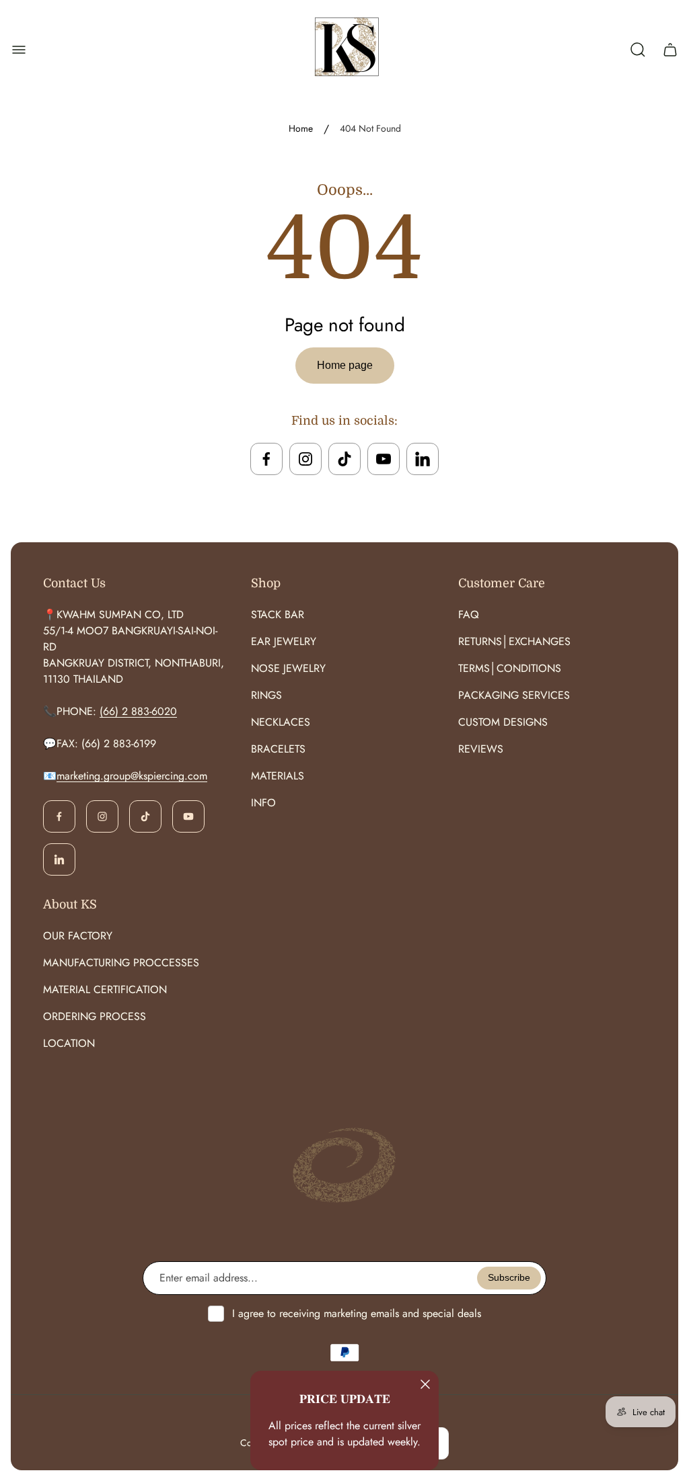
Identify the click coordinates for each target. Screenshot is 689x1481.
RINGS (266, 695)
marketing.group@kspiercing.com (132, 776)
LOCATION (69, 1043)
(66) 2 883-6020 (138, 711)
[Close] (425, 1384)
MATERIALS (277, 776)
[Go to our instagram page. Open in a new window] (305, 459)
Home (301, 129)
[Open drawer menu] (18, 49)
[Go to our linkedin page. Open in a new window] (422, 459)
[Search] (638, 50)
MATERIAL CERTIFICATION (105, 989)
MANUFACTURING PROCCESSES (121, 962)
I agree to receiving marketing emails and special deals (356, 1313)
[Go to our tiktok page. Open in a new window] (344, 459)
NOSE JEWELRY (288, 668)
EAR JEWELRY (283, 641)
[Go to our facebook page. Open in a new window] (266, 459)
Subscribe (509, 1277)
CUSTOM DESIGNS (503, 722)
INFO (263, 802)
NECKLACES (280, 722)
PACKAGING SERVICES (514, 695)
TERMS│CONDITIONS (509, 668)
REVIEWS (480, 749)
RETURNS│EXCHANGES (514, 641)
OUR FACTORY (77, 935)
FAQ (468, 614)
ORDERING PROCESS (94, 1016)
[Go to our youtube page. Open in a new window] (383, 459)
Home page (345, 365)
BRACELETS (278, 749)
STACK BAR (277, 614)
